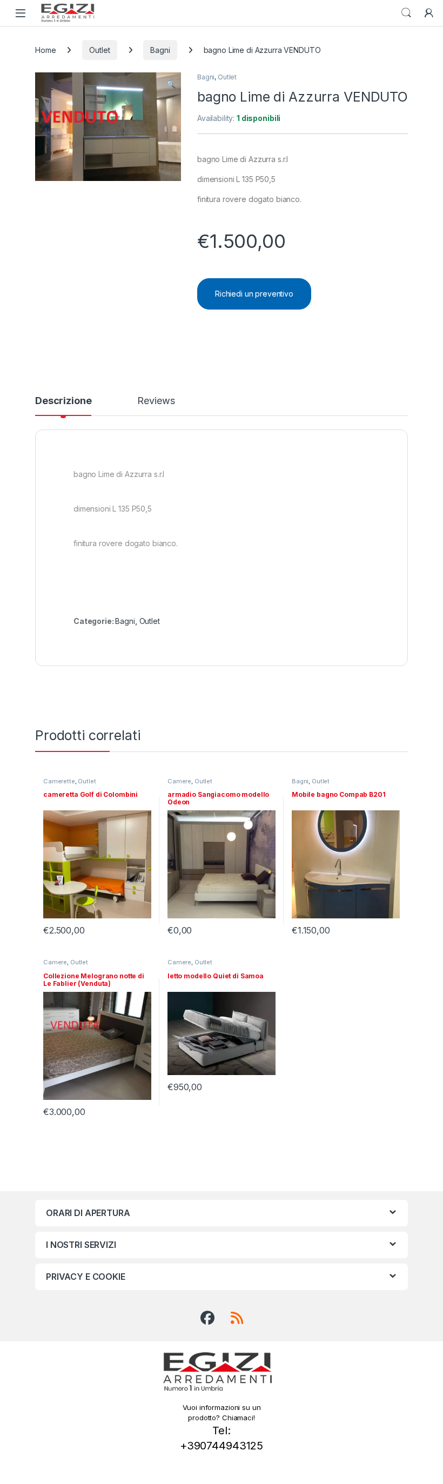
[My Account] (429, 12)
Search (406, 13)
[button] (171, 84)
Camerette (59, 781)
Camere (179, 781)
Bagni (160, 50)
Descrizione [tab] (63, 401)
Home (45, 50)
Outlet (99, 50)
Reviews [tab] (155, 401)
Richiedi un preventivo (254, 293)
